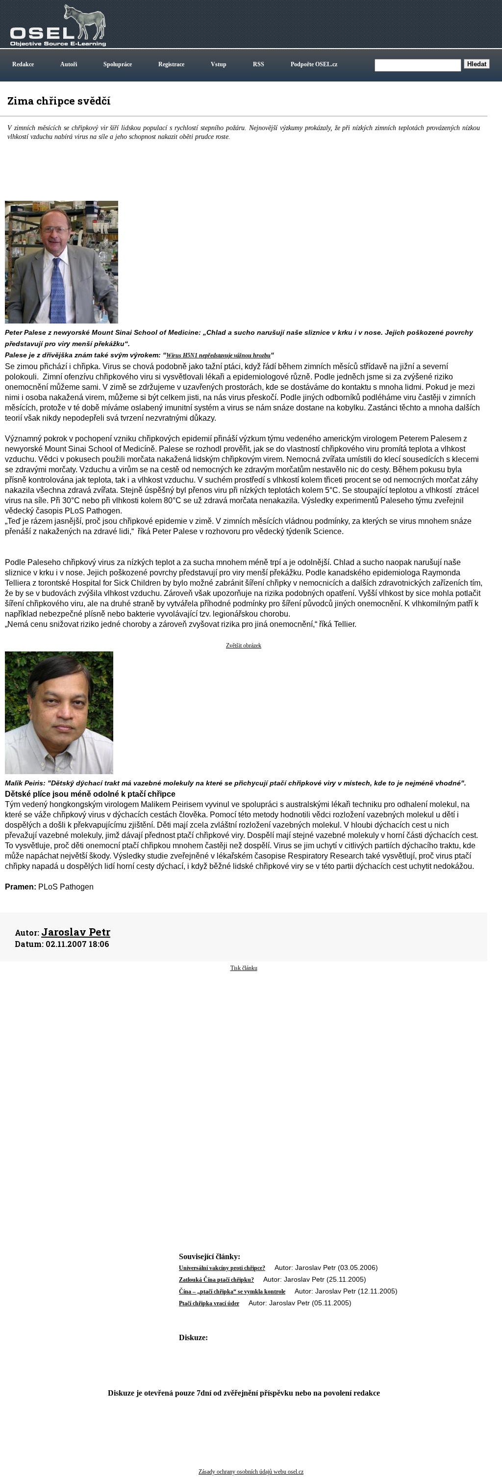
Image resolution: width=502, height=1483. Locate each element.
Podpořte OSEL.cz (314, 64)
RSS (258, 64)
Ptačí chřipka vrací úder (209, 1303)
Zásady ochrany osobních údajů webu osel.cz (251, 1471)
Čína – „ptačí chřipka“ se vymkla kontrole (232, 1291)
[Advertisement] (243, 1051)
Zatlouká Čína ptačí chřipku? (216, 1279)
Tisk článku (243, 968)
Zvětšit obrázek (243, 645)
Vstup (218, 64)
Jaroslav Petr (75, 932)
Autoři (68, 64)
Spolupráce (117, 64)
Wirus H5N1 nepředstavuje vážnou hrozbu (218, 355)
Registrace (171, 64)
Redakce (23, 64)
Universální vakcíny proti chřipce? (222, 1268)
